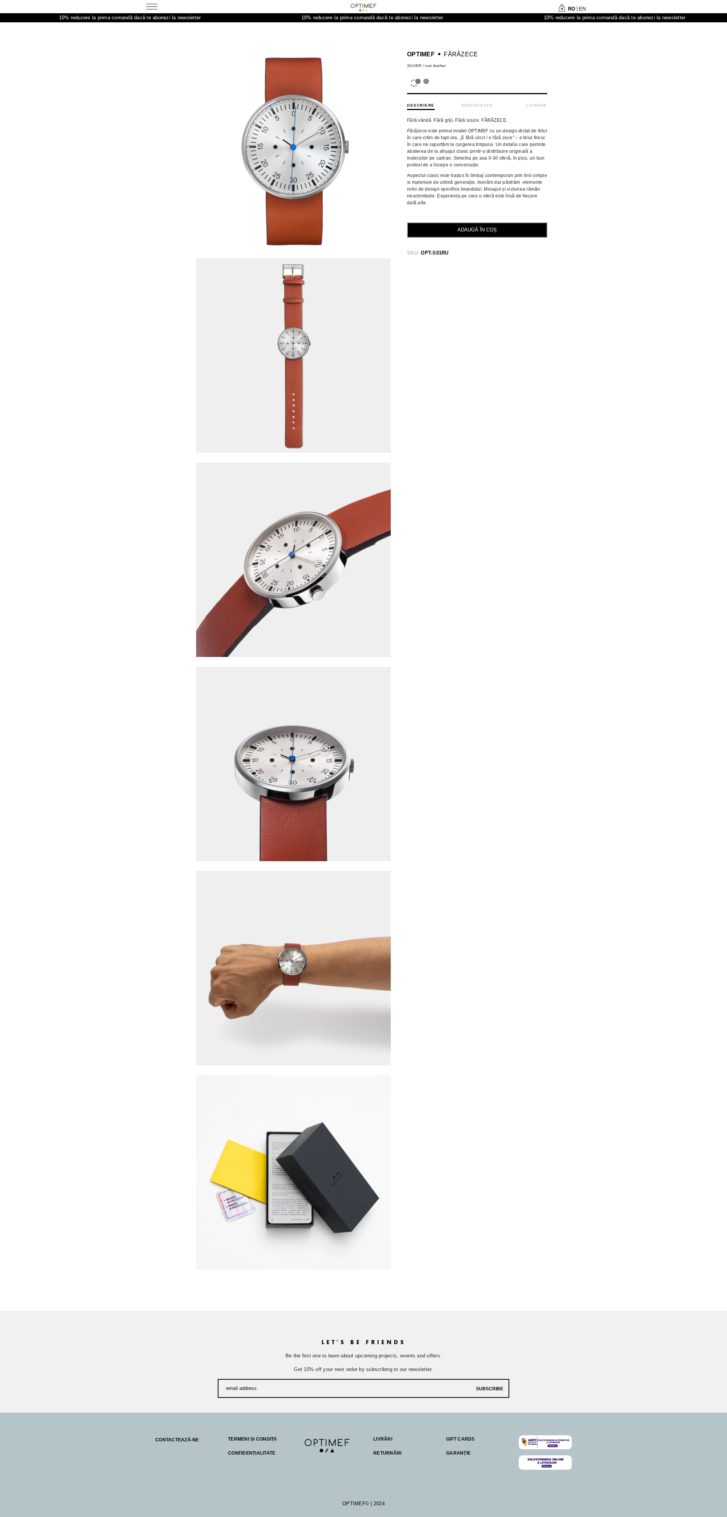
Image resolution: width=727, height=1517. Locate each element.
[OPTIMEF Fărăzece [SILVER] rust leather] (293, 355)
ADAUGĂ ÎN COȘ (477, 230)
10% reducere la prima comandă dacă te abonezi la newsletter (75, 17)
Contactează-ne (177, 1439)
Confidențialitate (251, 1453)
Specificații (477, 105)
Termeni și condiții (252, 1439)
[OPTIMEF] (363, 7)
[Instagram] (323, 1461)
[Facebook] (308, 1461)
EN (582, 8)
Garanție (458, 1453)
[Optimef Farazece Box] (293, 1172)
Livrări (382, 1439)
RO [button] (572, 8)
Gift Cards (460, 1439)
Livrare (536, 105)
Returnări (387, 1453)
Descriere (421, 105)
